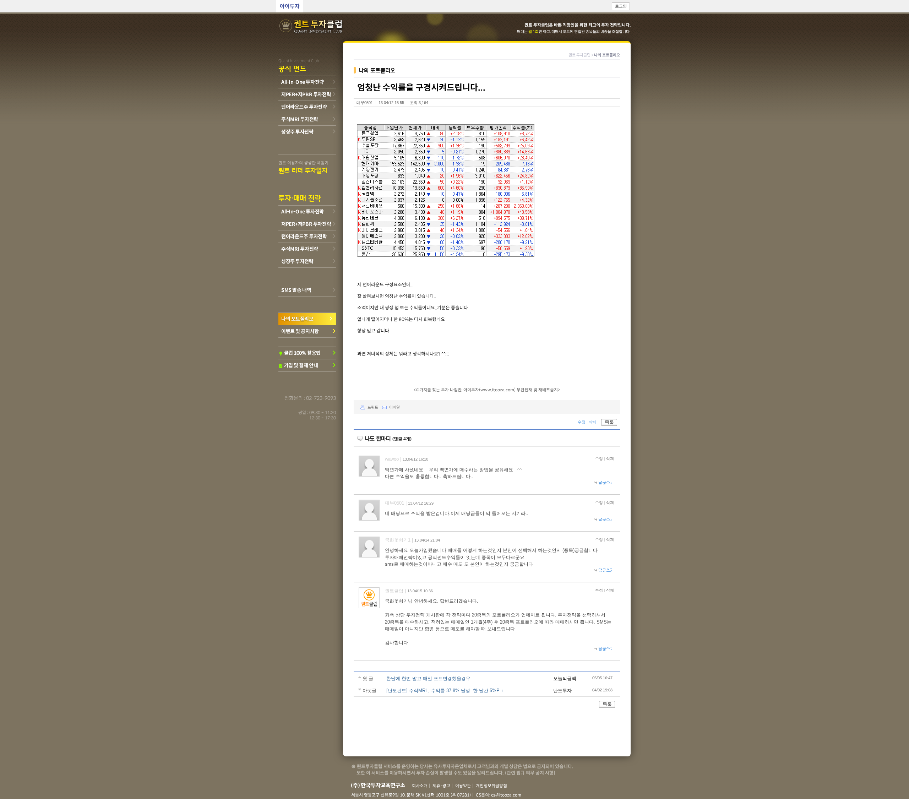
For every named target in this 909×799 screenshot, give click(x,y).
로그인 (621, 6)
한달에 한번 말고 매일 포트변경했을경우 (428, 678)
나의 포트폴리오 (297, 319)
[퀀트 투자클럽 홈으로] (311, 27)
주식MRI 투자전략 (299, 119)
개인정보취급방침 (491, 785)
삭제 (593, 422)
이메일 (394, 407)
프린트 (373, 407)
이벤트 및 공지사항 (300, 331)
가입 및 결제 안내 (298, 365)
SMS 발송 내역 (296, 290)
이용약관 (463, 785)
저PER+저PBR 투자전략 (306, 94)
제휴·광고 (441, 785)
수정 (582, 422)
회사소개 (420, 785)
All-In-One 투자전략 (302, 82)
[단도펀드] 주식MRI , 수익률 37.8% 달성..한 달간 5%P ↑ (445, 690)
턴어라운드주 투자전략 (304, 107)
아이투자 (290, 6)
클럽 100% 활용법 (299, 353)
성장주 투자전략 (297, 132)
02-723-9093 (321, 398)
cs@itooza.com (506, 795)
